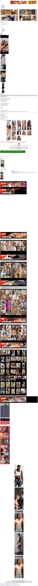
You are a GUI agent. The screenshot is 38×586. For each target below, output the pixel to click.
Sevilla (2, 411)
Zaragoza (6, 408)
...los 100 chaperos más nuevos (22, 315)
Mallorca (6, 412)
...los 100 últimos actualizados (22, 278)
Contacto (16, 583)
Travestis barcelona (21, 578)
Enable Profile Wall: (2, 179)
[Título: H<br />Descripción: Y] (3, 81)
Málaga (2, 412)
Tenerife (2, 415)
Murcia (6, 411)
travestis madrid (16, 578)
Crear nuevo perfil (3, 31)
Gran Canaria (7, 415)
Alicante (6, 409)
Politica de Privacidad (12, 583)
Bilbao (2, 408)
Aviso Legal (1, 583)
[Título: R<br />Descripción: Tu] (3, 92)
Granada (2, 414)
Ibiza (5, 414)
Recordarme (2, 26)
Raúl (1, 171)
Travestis (18, 578)
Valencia (2, 409)
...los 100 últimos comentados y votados (21, 340)
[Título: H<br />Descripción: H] (3, 59)
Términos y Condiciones (6, 583)
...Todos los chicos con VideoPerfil (22, 252)
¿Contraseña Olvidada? (3, 29)
